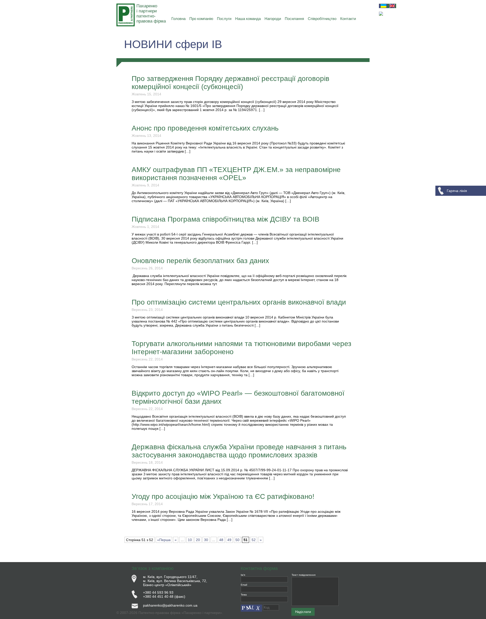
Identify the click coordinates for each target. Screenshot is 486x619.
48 (221, 540)
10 (190, 540)
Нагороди (273, 18)
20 (198, 540)
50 (237, 540)
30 (206, 540)
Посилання (294, 18)
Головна (178, 18)
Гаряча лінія (457, 191)
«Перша (164, 540)
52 (254, 540)
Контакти (348, 18)
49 (229, 540)
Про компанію (201, 18)
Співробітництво (322, 18)
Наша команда (248, 18)
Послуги (224, 18)
